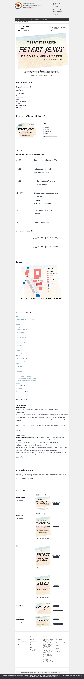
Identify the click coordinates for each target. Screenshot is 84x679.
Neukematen (19, 424)
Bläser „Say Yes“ (57, 3)
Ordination (58, 651)
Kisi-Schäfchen (57, 12)
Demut (57, 649)
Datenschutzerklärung (52, 672)
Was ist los (30, 19)
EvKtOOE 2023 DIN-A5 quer (56, 617)
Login (59, 672)
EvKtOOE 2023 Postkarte (56, 604)
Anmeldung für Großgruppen (22, 105)
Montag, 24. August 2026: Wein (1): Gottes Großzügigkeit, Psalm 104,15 (47, 656)
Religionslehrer (21, 646)
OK (37, 677)
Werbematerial (19, 107)
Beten (57, 641)
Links (31, 647)
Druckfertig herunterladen (58, 610)
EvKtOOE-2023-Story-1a (56, 555)
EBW (55, 4)
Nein (39, 677)
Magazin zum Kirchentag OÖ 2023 (50, 136)
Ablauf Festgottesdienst (21, 101)
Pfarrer (19, 644)
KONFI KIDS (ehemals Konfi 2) (59, 16)
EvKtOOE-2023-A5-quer (56, 622)
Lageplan (18, 99)
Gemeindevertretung (22, 641)
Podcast (32, 639)
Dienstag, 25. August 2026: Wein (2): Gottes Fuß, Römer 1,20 (47, 651)
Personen (24, 19)
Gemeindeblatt (45, 19)
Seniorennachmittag (58, 11)
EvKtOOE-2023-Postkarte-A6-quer (57, 608)
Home (16, 21)
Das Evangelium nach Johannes (60, 643)
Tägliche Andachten (34, 641)
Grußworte (18, 103)
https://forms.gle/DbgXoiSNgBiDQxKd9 (24, 478)
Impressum (44, 672)
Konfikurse (56, 14)
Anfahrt (31, 644)
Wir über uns (18, 19)
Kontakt (32, 646)
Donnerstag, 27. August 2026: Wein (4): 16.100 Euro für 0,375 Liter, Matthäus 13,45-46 (48, 641)
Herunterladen (56, 526)
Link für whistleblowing (35, 650)
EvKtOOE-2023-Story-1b (56, 584)
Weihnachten (58, 645)
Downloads (32, 649)
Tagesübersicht (19, 97)
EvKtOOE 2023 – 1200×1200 (56, 502)
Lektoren (19, 642)
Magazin (18, 95)
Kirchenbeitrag (37, 19)
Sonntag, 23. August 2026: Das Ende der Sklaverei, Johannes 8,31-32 (48, 661)
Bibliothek (56, 6)
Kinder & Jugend (57, 9)
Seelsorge (32, 642)
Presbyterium (20, 639)
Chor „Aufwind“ (57, 8)
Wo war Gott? (59, 639)
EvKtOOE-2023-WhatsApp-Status (57, 524)
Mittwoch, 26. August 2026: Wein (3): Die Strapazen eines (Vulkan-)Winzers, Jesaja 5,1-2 (48, 646)
